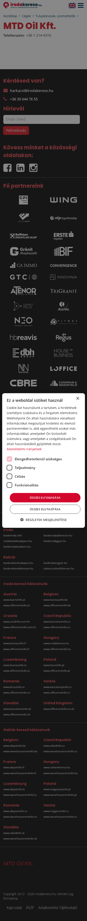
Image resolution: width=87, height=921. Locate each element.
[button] (43, 519)
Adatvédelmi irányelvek (24, 449)
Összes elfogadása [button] (45, 498)
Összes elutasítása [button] (45, 509)
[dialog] (43, 460)
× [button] (77, 398)
